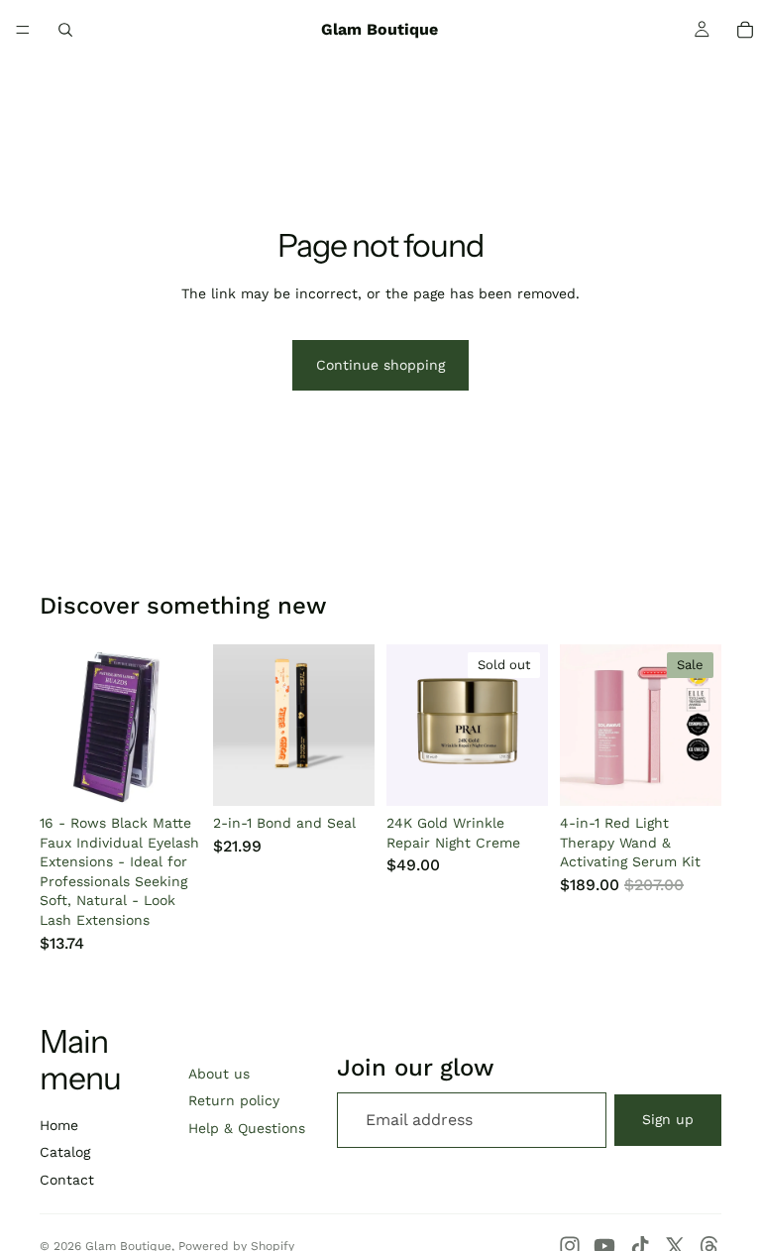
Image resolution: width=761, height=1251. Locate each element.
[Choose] (170, 775)
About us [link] (219, 1073)
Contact (67, 1180)
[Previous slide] (61, 724)
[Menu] (23, 30)
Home (59, 1125)
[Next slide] (179, 724)
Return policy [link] (233, 1100)
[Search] (65, 30)
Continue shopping (380, 365)
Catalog (65, 1152)
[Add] (344, 775)
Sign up (668, 1119)
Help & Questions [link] (246, 1128)
